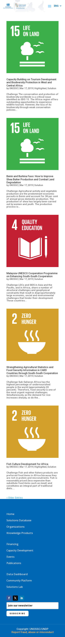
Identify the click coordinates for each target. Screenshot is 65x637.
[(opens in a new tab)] (32, 47)
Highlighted (40, 88)
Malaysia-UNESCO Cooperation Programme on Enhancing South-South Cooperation (31, 275)
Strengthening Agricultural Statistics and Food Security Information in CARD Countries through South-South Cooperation (32, 370)
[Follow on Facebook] (9, 598)
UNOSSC (13, 88)
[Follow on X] (15, 598)
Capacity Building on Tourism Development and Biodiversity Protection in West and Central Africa (31, 82)
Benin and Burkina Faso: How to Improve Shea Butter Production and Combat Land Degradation (30, 179)
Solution (51, 88)
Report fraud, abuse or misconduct (33, 632)
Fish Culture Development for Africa (27, 464)
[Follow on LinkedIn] (21, 598)
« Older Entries (14, 497)
